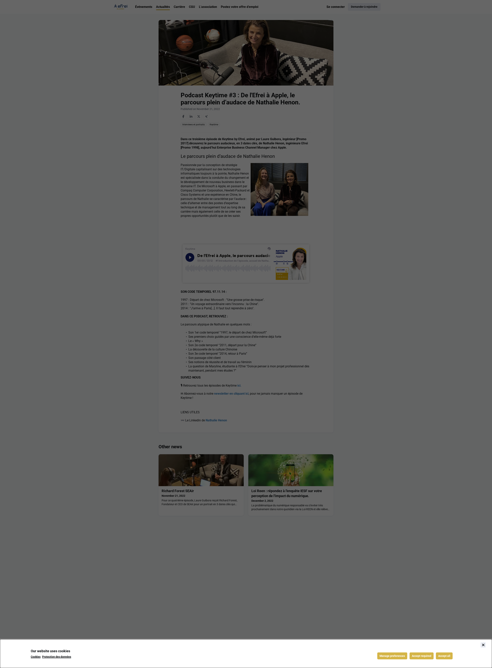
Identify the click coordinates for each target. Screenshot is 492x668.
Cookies (36, 656)
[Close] (483, 645)
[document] (246, 653)
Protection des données (56, 656)
